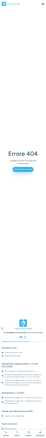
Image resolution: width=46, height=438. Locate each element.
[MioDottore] (40, 432)
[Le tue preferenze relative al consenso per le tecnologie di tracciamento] (2, 328)
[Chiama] (6, 432)
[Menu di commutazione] (43, 4)
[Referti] (17, 432)
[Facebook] (21, 337)
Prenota (29, 436)
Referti (17, 436)
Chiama (5, 436)
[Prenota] (29, 432)
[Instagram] (25, 337)
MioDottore (40, 436)
